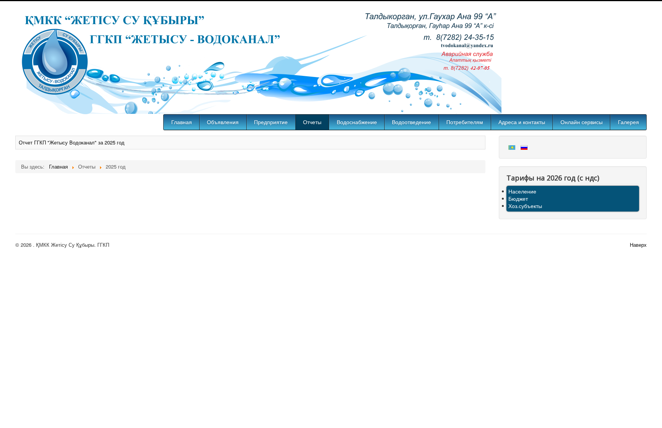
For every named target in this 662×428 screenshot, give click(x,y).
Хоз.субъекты (525, 206)
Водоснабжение (357, 122)
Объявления (223, 122)
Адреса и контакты (521, 122)
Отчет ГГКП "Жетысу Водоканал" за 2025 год (72, 142)
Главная (181, 122)
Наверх (638, 244)
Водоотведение (411, 122)
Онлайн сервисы (581, 122)
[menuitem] (182, 122)
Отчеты (312, 122)
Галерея (628, 122)
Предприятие (271, 122)
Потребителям (464, 122)
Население (522, 191)
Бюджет (518, 198)
